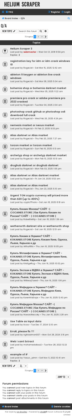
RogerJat (28, 67)
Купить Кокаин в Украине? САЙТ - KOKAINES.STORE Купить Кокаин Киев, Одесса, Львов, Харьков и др (38, 239)
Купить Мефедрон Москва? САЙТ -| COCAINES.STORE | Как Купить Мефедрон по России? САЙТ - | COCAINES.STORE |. (37, 308)
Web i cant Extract (22, 341)
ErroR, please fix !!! (22, 331)
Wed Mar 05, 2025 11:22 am (49, 91)
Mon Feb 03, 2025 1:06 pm (48, 168)
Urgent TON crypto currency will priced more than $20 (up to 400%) (39, 197)
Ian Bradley (22, 411)
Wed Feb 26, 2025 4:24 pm (48, 118)
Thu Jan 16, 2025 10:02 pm (50, 263)
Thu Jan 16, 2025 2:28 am (55, 314)
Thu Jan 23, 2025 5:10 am (48, 188)
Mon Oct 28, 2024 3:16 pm (55, 334)
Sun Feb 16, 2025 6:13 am (48, 148)
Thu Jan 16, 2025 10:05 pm (49, 246)
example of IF (19, 354)
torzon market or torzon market (31, 145)
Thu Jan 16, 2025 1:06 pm (53, 280)
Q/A (4, 25)
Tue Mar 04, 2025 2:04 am (48, 104)
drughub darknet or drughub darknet (34, 165)
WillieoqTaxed (30, 280)
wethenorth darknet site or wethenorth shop (39, 226)
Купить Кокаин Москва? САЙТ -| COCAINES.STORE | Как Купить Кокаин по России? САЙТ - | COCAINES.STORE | (35, 212)
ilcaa (26, 324)
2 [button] (38, 36)
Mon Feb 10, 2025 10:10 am (48, 158)
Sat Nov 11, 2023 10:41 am (52, 357)
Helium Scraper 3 (21, 48)
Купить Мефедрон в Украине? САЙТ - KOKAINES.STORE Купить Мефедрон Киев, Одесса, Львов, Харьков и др (36, 291)
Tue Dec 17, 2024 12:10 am (44, 324)
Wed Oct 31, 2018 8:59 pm (52, 51)
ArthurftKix (28, 246)
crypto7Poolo (30, 202)
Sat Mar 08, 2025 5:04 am (48, 81)
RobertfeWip (29, 219)
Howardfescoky (31, 314)
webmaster (29, 51)
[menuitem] (9, 12)
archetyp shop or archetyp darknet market (38, 155)
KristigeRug (29, 263)
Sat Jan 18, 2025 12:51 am (48, 229)
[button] (45, 37)
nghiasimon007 (31, 334)
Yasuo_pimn (30, 357)
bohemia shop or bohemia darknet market (38, 88)
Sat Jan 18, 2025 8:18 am (52, 202)
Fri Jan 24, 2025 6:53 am (47, 178)
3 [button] (42, 36)
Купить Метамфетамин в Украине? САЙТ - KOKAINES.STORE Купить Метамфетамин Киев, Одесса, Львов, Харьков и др (38, 256)
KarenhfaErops (30, 297)
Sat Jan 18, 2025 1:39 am (50, 219)
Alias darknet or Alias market (29, 135)
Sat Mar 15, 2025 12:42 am (48, 67)
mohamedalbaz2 (32, 344)
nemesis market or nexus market (32, 125)
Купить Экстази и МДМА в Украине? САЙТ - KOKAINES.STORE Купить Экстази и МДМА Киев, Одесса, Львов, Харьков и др (39, 274)
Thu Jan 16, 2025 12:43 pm (54, 297)
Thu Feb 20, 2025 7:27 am (48, 138)
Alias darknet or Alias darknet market (34, 175)
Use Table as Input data (25, 321)
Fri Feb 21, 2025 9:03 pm (47, 128)
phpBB (43, 411)
